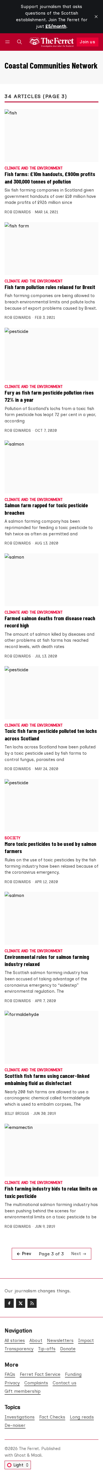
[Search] (19, 42)
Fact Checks (52, 1417)
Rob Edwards (18, 212)
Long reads (82, 1417)
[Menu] (8, 42)
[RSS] (32, 1303)
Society (12, 838)
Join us (87, 41)
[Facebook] (9, 1303)
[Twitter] (20, 1303)
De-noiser (15, 1425)
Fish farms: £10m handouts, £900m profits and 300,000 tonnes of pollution (50, 177)
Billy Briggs (17, 1113)
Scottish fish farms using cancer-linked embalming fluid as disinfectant (47, 1079)
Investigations (20, 1417)
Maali (36, 1455)
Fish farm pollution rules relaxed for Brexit (50, 286)
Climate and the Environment (34, 168)
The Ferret (29, 1448)
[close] (96, 16)
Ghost (20, 1455)
